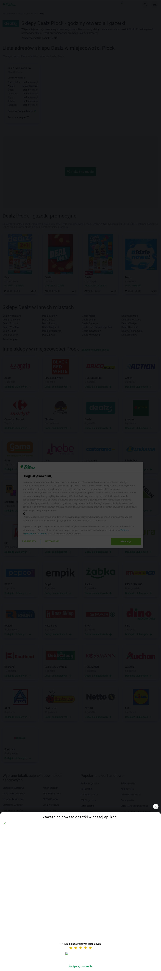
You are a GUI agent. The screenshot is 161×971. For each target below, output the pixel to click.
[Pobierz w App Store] (80, 957)
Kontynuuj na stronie (80, 966)
